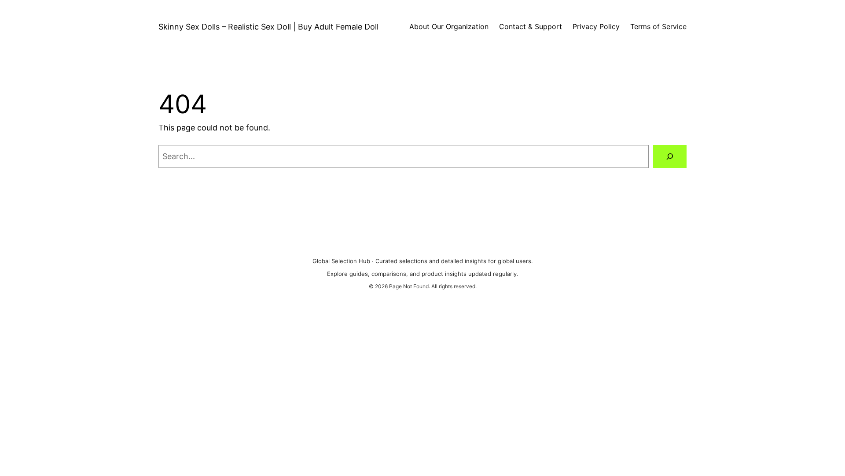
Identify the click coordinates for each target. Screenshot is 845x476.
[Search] (670, 156)
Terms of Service (658, 26)
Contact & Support (530, 26)
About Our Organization (449, 26)
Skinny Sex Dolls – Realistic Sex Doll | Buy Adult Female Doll (268, 26)
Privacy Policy (596, 26)
